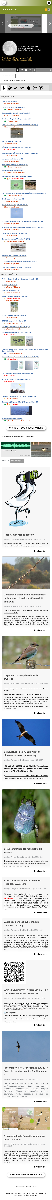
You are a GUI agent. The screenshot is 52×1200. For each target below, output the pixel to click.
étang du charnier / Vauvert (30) (12, 159)
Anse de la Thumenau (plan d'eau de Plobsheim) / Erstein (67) (23, 227)
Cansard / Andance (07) (10, 101)
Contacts (28, 1186)
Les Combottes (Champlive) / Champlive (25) (17, 373)
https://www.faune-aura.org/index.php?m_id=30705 (23, 694)
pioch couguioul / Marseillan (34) (13, 170)
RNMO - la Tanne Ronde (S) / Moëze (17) (15, 296)
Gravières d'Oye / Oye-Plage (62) (13, 199)
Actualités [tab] (5, 461)
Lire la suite (39, 551)
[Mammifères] (10, 88)
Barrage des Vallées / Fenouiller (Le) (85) (16, 239)
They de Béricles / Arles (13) (11, 141)
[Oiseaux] (4, 88)
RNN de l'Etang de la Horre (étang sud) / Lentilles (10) (20, 279)
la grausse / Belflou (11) (10, 285)
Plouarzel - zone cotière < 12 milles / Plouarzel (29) (19, 396)
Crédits (35, 1186)
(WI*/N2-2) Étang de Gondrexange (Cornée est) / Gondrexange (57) (24, 193)
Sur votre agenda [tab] (17, 461)
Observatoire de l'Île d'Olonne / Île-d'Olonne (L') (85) (19, 261)
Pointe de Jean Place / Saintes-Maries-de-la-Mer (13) (20, 125)
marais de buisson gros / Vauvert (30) (15, 165)
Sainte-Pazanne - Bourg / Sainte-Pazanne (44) (17, 176)
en (48, 9)
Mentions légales (20, 1186)
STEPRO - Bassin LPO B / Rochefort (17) (16, 327)
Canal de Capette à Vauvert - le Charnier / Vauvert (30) (20, 153)
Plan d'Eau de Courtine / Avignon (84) (14, 233)
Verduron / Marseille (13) (10, 291)
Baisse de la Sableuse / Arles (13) (13, 107)
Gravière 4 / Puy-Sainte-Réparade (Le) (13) (16, 119)
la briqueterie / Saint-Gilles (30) (12, 419)
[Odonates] (35, 88)
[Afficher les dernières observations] (12, 80)
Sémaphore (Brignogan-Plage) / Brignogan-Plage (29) (20, 402)
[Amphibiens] (29, 88)
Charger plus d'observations (26, 428)
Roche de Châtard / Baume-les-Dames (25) (16, 379)
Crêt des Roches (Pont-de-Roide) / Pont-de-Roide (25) (20, 357)
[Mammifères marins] (16, 88)
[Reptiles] (22, 88)
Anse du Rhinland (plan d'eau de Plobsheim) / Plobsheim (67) (22, 221)
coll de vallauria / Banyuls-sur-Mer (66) (15, 205)
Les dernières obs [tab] (8, 76)
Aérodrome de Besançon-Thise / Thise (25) (16, 147)
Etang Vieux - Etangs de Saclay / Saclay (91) (17, 267)
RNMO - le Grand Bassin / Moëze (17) (14, 315)
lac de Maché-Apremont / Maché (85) (14, 256)
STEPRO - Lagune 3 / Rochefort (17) (14, 321)
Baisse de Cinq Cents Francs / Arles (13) (16, 113)
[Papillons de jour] (41, 88)
